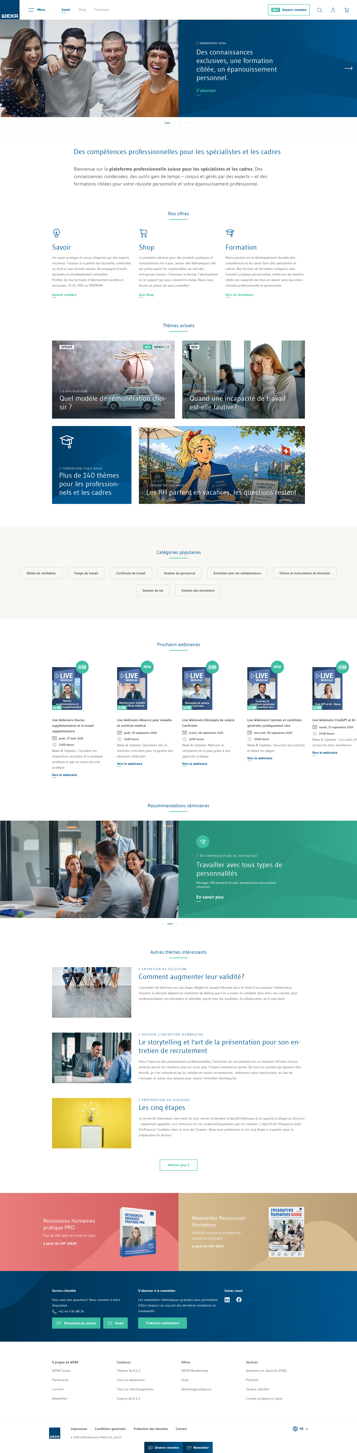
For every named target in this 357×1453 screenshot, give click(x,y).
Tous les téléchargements (135, 1389)
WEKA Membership (194, 1371)
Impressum (79, 1429)
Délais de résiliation (41, 573)
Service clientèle (257, 1389)
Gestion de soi (153, 590)
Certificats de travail (131, 573)
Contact (181, 1429)
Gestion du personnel (179, 573)
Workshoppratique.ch (196, 1389)
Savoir (66, 10)
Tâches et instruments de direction (304, 573)
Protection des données (151, 1429)
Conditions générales (110, 1429)
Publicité (252, 1380)
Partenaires (60, 1380)
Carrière (58, 1389)
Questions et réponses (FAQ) (266, 1371)
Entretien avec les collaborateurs (237, 573)
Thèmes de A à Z (128, 1371)
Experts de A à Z (128, 1398)
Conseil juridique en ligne (264, 1398)
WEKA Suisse (61, 1371)
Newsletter (59, 1398)
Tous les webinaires (131, 1380)
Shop (82, 10)
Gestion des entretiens (198, 590)
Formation (101, 10)
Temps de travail (86, 573)
